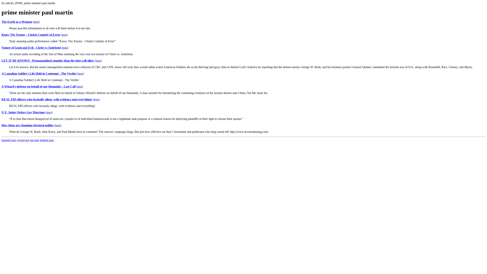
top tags (34, 140)
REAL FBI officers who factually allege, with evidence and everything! (47, 99)
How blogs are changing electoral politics (28, 125)
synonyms (23, 140)
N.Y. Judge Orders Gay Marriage (23, 112)
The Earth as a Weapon (17, 21)
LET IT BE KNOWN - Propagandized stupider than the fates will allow (48, 60)
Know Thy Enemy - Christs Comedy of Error (31, 34)
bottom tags (47, 140)
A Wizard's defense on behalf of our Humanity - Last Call (39, 86)
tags (36, 21)
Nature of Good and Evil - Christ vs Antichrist (31, 47)
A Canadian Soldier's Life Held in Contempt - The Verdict (39, 73)
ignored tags (9, 140)
